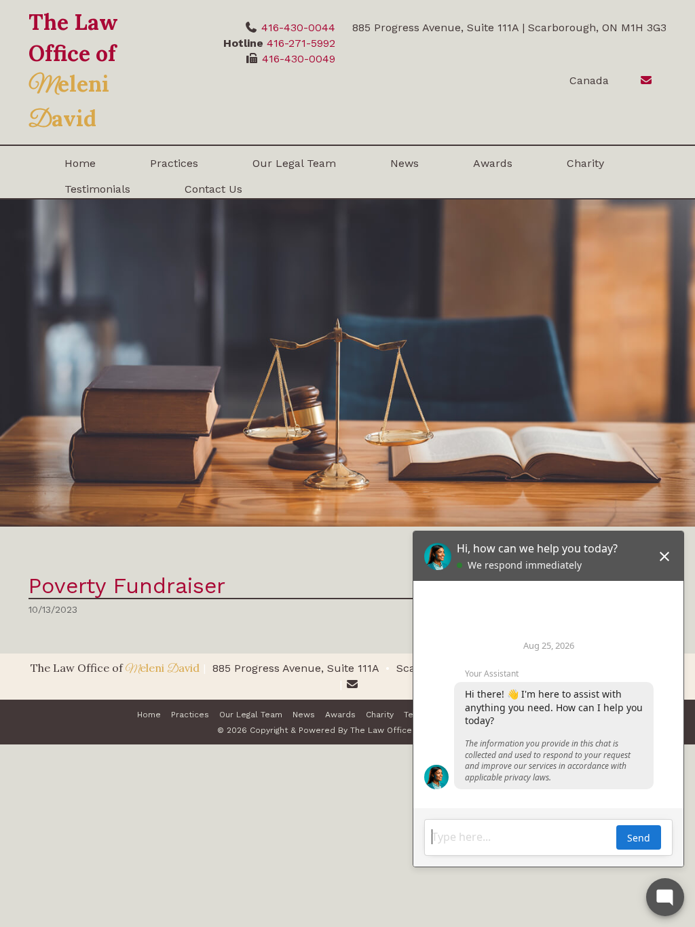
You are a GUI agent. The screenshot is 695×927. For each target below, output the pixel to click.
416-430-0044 (298, 27)
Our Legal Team (294, 163)
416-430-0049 (298, 58)
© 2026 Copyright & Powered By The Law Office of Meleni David (347, 730)
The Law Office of (73, 70)
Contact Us (213, 189)
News (404, 163)
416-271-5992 (301, 43)
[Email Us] (639, 80)
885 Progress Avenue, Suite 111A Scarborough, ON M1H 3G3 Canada (395, 668)
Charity (585, 163)
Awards (492, 163)
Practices (174, 163)
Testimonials (97, 189)
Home (80, 163)
